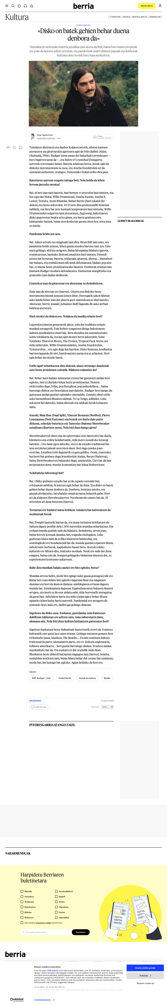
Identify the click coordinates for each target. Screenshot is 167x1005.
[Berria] (15, 956)
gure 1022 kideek (50, 970)
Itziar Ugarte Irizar (45, 135)
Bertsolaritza (139, 17)
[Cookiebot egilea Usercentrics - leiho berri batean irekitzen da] (16, 1000)
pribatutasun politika (43, 923)
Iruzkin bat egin (40, 707)
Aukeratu (144, 976)
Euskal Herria (65, 678)
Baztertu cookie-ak (145, 983)
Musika (126, 17)
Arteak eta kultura (87, 678)
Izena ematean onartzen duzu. (43, 923)
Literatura (115, 17)
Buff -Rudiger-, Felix (41, 678)
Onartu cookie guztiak (145, 968)
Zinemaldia (155, 17)
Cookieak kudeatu (42, 1000)
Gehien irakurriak (131, 220)
